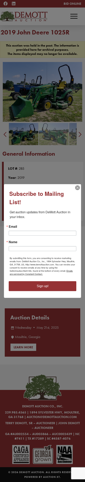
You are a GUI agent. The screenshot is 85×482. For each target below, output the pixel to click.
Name (13, 242)
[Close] (77, 187)
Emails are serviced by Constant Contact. (41, 272)
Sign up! (42, 286)
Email (13, 226)
